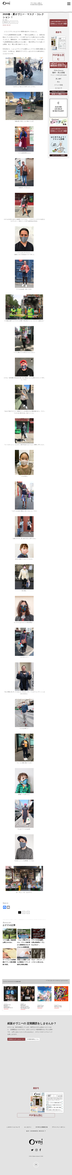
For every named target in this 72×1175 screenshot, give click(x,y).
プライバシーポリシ (58, 1127)
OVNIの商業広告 (42, 1127)
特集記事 (6, 22)
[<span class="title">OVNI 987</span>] (58, 43)
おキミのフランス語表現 (58, 155)
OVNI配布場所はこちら (33, 1039)
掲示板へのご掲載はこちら (58, 94)
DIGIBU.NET (18, 981)
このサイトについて (13, 1127)
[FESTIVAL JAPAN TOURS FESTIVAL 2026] (58, 1009)
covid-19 (14, 22)
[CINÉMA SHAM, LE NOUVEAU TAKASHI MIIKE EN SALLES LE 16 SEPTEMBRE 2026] (25, 1009)
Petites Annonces (58, 72)
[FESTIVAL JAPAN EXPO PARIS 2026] (42, 1009)
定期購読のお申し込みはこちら (16, 1039)
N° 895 (5, 20)
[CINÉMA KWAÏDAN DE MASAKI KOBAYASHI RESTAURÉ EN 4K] (8, 1009)
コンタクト (28, 1127)
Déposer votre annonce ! (58, 91)
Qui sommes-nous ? (36, 1131)
